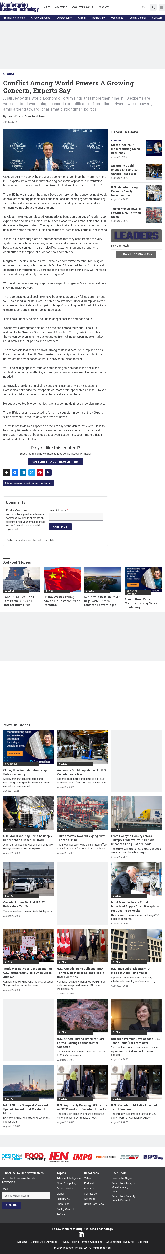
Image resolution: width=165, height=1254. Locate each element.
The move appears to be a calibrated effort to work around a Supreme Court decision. (82, 846)
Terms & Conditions (91, 1241)
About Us (22, 1241)
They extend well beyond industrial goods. (27, 911)
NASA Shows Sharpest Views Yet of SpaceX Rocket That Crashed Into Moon (27, 1109)
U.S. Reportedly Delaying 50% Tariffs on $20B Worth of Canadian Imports (82, 1107)
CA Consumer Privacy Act (120, 1241)
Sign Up (11, 1205)
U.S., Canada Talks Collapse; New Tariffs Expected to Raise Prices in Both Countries (80, 972)
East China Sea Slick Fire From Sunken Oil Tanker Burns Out (19, 601)
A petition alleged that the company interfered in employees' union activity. (133, 979)
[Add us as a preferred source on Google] (48, 472)
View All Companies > (136, 254)
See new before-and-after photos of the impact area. (26, 1119)
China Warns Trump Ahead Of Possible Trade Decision (62, 601)
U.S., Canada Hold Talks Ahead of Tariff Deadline (134, 1107)
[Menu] (162, 7)
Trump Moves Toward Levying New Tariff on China (126, 213)
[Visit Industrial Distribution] (106, 1156)
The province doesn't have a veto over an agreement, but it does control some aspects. (134, 1051)
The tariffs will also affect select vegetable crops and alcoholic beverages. (136, 850)
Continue (60, 526)
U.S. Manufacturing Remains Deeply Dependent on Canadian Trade (124, 191)
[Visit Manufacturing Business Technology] (153, 1156)
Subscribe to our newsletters (55, 461)
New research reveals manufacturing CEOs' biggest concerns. (136, 917)
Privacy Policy (69, 1241)
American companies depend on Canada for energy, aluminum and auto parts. (28, 846)
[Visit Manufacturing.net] (129, 1156)
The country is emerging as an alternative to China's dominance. (81, 1053)
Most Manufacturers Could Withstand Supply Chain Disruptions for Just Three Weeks (135, 906)
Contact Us (37, 1241)
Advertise (51, 1241)
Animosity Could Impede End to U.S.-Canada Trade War (124, 169)
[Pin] (40, 472)
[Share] (15, 472)
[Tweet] (31, 472)
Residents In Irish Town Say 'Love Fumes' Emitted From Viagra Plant (102, 601)
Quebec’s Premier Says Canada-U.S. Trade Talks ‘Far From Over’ (135, 1041)
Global (9, 74)
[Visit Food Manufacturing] (35, 1156)
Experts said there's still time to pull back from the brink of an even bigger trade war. (81, 780)
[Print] (6, 472)
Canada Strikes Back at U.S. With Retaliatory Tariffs (25, 904)
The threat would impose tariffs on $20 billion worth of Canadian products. (133, 1115)
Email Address (58, 510)
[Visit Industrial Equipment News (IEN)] (59, 1156)
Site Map (143, 1241)
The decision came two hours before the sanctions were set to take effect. (80, 1115)
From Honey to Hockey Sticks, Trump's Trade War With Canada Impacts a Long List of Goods (132, 840)
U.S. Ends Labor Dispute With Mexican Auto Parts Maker (130, 970)
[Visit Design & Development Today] (12, 1156)
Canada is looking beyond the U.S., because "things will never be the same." (28, 983)
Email (5, 1189)
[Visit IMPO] (82, 1156)
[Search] (153, 7)
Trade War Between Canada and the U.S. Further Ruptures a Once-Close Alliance (27, 972)
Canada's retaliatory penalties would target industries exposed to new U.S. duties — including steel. (82, 985)
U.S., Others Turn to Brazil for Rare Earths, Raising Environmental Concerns (81, 1043)
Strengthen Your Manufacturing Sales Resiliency (125, 149)
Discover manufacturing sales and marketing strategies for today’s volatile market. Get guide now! (26, 782)
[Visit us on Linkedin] (81, 1234)
